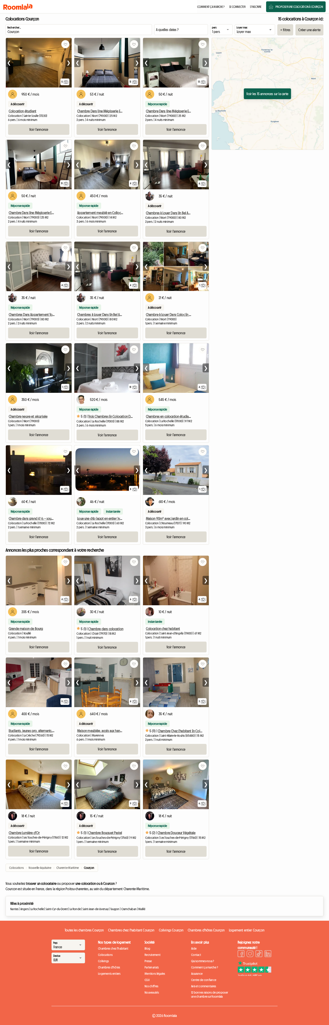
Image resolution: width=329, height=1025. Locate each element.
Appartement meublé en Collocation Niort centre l (111, 212)
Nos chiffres (151, 986)
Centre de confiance (203, 979)
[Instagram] (250, 954)
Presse (148, 961)
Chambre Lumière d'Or (24, 833)
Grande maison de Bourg (26, 628)
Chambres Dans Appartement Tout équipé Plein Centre (46, 314)
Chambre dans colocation (105, 629)
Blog (147, 948)
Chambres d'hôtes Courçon (206, 930)
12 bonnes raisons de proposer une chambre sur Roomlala (209, 994)
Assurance (197, 973)
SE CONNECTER (237, 6)
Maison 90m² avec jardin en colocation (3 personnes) (182, 518)
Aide (194, 948)
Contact (196, 954)
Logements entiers (109, 973)
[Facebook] (241, 954)
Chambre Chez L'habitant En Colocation (184, 731)
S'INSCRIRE (256, 6)
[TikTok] (259, 954)
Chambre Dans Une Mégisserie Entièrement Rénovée (113, 111)
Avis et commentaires (203, 986)
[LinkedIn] (268, 954)
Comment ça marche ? (204, 967)
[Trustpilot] (254, 975)
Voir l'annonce (38, 129)
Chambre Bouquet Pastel (105, 833)
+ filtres (285, 30)
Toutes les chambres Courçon (84, 930)
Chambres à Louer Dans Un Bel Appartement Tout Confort (184, 213)
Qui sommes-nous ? (202, 961)
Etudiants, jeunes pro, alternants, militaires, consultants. (45, 730)
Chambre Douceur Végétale (177, 833)
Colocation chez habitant (163, 628)
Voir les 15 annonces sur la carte (267, 94)
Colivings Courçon (171, 930)
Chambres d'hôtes (109, 967)
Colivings (103, 961)
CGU (147, 979)
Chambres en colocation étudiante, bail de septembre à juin (187, 416)
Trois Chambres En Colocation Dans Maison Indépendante (126, 416)
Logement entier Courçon (246, 930)
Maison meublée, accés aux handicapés (104, 730)
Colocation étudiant (22, 111)
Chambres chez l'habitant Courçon (131, 930)
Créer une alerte (309, 30)
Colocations (105, 954)
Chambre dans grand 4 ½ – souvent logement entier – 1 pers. (51, 518)
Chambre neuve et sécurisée (28, 416)
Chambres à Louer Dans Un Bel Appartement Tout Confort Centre (120, 314)
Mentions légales (155, 973)
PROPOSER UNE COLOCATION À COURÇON (299, 6)
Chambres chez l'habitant (113, 948)
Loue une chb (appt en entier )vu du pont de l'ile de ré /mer (118, 518)
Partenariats (152, 967)
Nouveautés (152, 992)
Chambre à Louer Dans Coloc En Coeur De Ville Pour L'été (184, 314)
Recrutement (152, 954)
